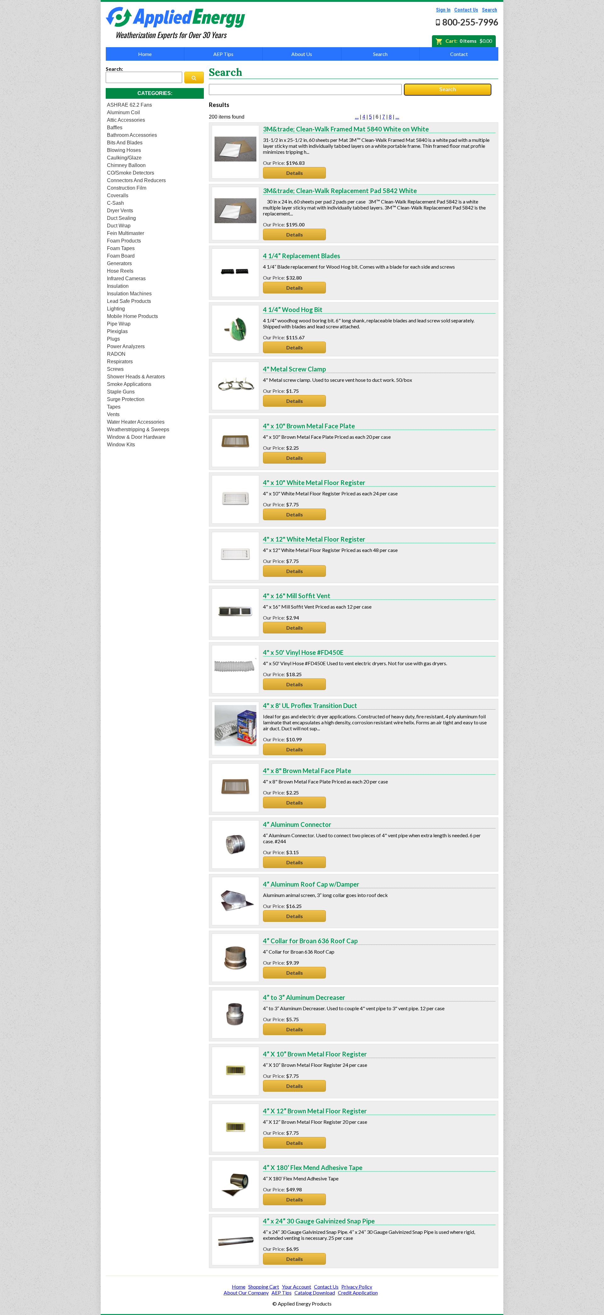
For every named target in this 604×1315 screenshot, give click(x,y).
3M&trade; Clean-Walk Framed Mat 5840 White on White (346, 129)
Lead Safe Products (129, 301)
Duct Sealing (121, 218)
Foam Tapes (121, 248)
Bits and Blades (125, 142)
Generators (119, 263)
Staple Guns (121, 391)
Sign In (443, 10)
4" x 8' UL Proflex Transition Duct (310, 705)
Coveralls (117, 195)
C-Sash (115, 203)
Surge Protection (125, 399)
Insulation (118, 286)
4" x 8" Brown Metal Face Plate (307, 770)
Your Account (296, 1287)
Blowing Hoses (124, 150)
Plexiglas (117, 331)
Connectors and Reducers (136, 180)
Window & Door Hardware (136, 437)
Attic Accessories (126, 120)
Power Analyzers (126, 346)
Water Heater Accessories (136, 422)
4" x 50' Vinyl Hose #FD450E (303, 652)
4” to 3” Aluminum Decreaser (304, 997)
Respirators (120, 361)
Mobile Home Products (132, 316)
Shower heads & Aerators (136, 376)
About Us (301, 54)
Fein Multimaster (125, 233)
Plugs (113, 339)
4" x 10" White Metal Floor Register (314, 482)
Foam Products (124, 240)
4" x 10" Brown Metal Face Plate (309, 426)
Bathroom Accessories (132, 135)
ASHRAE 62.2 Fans (129, 105)
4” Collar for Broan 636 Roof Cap (310, 940)
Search (489, 10)
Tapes (113, 407)
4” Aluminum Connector (297, 824)
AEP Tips (223, 54)
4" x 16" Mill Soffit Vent (296, 595)
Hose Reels (120, 271)
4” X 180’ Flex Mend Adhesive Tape (312, 1167)
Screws (115, 369)
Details (294, 173)
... (357, 117)
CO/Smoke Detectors (130, 173)
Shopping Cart (263, 1287)
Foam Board (121, 256)
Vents (113, 414)
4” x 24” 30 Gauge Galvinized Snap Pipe (319, 1221)
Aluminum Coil (123, 112)
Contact (459, 54)
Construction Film (126, 188)
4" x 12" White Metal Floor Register (314, 539)
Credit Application (358, 1292)
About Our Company (246, 1292)
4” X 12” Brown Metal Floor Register (315, 1111)
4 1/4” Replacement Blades (301, 255)
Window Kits (121, 444)
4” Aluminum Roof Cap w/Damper (311, 884)
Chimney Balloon (126, 165)
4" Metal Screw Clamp (294, 369)
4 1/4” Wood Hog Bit (292, 309)
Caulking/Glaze (124, 157)
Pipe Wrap (119, 323)
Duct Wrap (119, 225)
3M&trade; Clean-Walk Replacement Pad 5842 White (340, 190)
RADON (116, 354)
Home (145, 54)
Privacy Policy (356, 1287)
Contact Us (466, 10)
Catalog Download (314, 1292)
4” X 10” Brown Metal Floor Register (315, 1054)
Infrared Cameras (126, 278)
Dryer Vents (120, 210)
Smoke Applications (129, 384)
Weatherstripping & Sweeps (138, 429)
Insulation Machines (129, 293)
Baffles (114, 127)
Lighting (116, 308)
